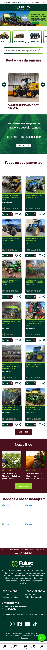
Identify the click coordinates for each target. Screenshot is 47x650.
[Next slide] (43, 18)
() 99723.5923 (11, 2)
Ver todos (23, 431)
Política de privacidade (33, 597)
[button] (17, 37)
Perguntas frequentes (10, 597)
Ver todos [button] (23, 486)
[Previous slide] (4, 18)
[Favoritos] (16, 214)
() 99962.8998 (38, 2)
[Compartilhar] (20, 214)
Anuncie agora (23, 145)
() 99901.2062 (24, 2)
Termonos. (24, 638)
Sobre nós (5, 594)
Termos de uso (30, 594)
